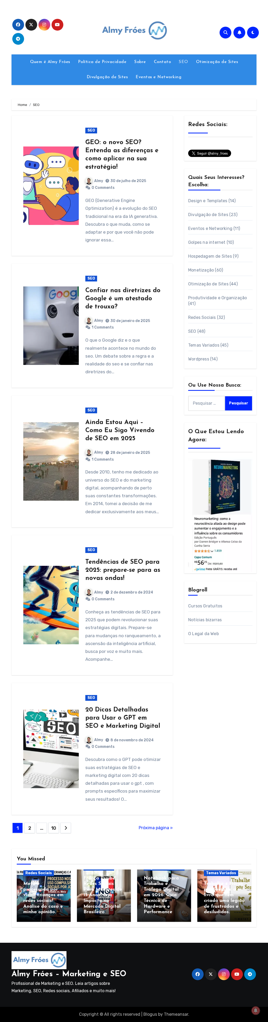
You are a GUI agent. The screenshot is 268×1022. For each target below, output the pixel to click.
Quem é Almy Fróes (50, 62)
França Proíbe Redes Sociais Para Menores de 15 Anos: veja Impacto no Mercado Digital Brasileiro (102, 895)
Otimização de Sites (217, 62)
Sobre (140, 62)
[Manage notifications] (256, 1010)
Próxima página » (156, 827)
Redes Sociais (202, 317)
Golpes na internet (207, 242)
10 (53, 828)
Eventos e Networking (158, 77)
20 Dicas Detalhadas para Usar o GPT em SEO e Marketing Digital (122, 718)
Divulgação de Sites (107, 77)
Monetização (201, 270)
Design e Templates (207, 200)
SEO (183, 62)
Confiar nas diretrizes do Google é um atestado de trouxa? (122, 298)
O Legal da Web (203, 633)
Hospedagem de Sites (210, 256)
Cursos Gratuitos (205, 605)
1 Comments (103, 327)
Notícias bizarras (205, 619)
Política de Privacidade (102, 62)
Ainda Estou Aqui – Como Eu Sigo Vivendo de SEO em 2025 (119, 430)
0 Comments (103, 187)
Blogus (150, 1014)
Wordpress (198, 359)
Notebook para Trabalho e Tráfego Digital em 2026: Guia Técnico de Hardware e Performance (161, 895)
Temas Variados (203, 345)
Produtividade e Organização (217, 297)
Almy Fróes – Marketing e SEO (69, 974)
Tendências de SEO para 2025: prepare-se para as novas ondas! (122, 570)
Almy (98, 181)
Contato (162, 62)
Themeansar (176, 1014)
